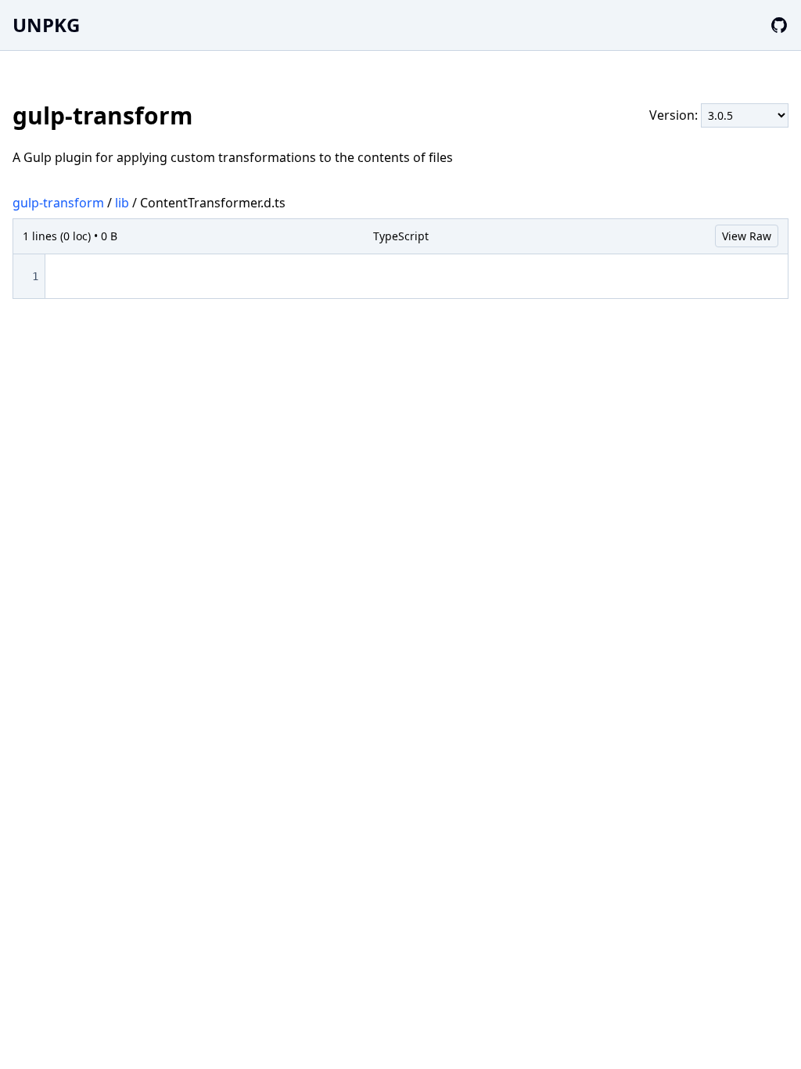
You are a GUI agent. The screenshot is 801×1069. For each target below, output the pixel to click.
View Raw (746, 236)
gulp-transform (58, 202)
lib (122, 202)
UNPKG (46, 25)
